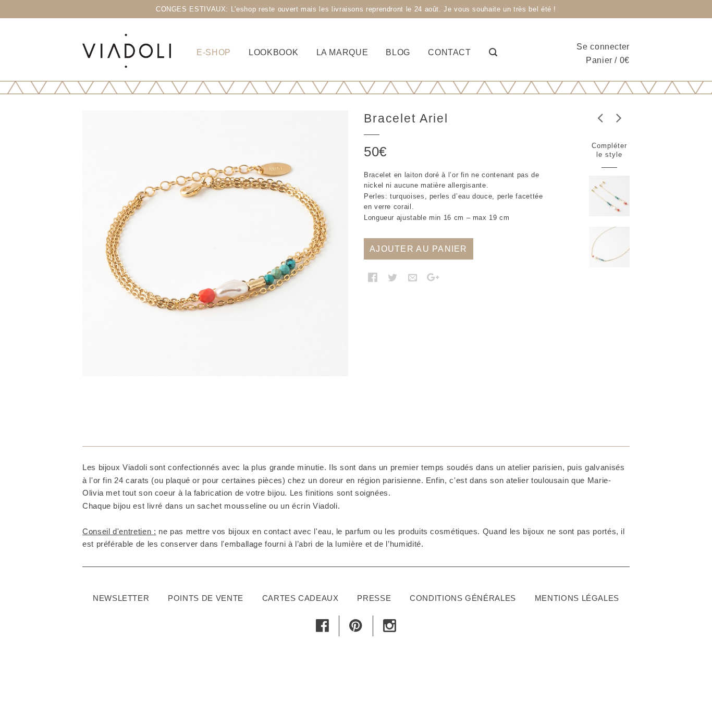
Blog (398, 52)
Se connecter (603, 46)
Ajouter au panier (419, 248)
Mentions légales (577, 598)
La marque (342, 52)
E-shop (214, 52)
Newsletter (121, 598)
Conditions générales (463, 598)
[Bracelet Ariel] (215, 243)
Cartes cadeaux (300, 598)
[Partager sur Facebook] (373, 277)
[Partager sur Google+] (433, 277)
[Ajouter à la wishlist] (100, 399)
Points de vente (205, 598)
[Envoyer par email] (413, 277)
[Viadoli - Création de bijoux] (126, 49)
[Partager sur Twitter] (393, 277)
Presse (374, 598)
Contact (449, 52)
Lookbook (273, 52)
